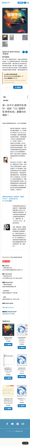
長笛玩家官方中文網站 (8, 314)
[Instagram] (17, 424)
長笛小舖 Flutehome (8, 307)
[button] (20, 3)
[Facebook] (7, 424)
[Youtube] (12, 424)
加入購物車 (18, 87)
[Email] (23, 424)
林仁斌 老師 (5, 201)
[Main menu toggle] (28, 3)
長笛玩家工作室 (6, 2)
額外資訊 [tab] (5, 100)
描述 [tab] (4, 97)
